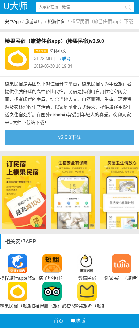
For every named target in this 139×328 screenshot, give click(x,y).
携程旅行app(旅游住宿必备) (17, 278)
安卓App (13, 21)
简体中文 (57, 50)
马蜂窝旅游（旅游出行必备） (87, 305)
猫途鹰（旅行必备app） (52, 305)
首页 (58, 320)
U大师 (15, 6)
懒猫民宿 (87, 278)
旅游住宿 (56, 21)
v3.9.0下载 (69, 137)
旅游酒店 (33, 21)
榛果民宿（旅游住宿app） (17, 305)
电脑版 (78, 320)
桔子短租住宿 (52, 278)
